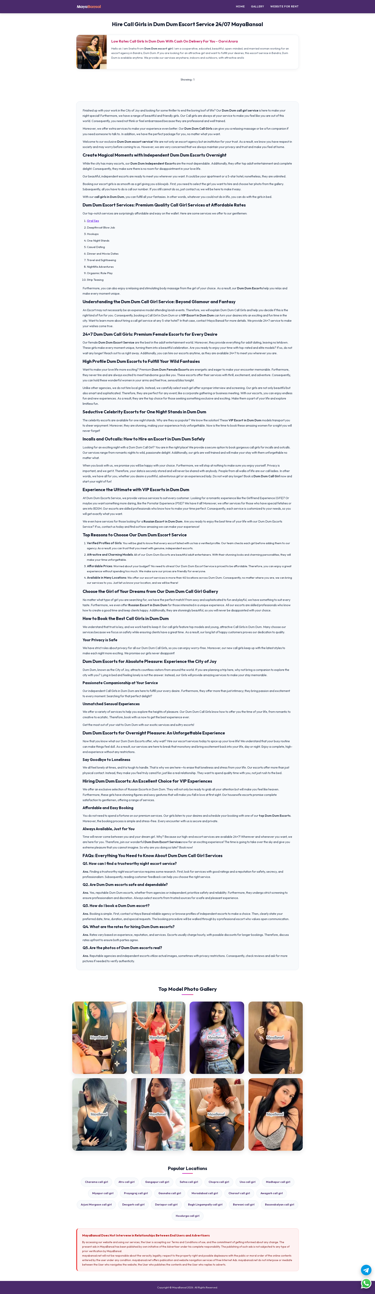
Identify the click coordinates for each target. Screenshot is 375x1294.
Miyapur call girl (102, 1193)
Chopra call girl (219, 1182)
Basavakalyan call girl (279, 1204)
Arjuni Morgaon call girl (96, 1204)
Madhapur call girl (278, 1182)
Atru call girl (127, 1182)
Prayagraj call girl (136, 1193)
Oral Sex (93, 221)
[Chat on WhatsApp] (366, 1283)
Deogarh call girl (133, 1204)
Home (240, 6)
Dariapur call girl (166, 1204)
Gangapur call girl (157, 1182)
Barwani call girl (243, 1204)
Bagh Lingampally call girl (205, 1204)
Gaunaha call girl (169, 1193)
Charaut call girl (239, 1193)
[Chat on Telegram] (366, 1270)
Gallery (257, 6)
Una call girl (247, 1182)
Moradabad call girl (205, 1193)
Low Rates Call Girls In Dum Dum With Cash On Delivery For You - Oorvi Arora (174, 41)
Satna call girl (189, 1182)
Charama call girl (96, 1182)
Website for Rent (284, 6)
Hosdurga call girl (187, 1216)
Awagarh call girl (272, 1193)
